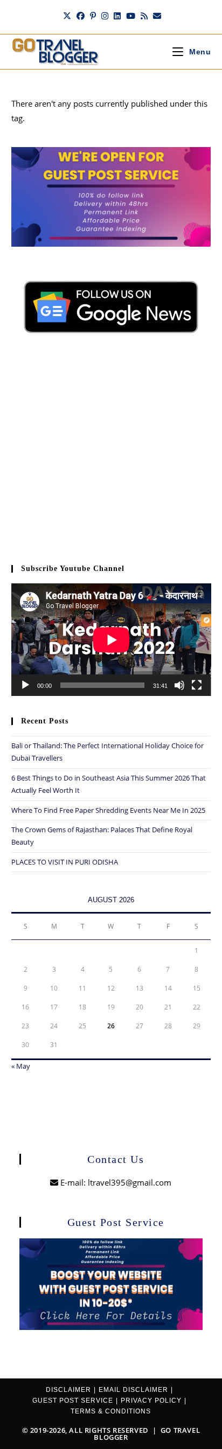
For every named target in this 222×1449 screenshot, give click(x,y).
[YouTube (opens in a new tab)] (130, 15)
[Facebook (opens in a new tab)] (80, 15)
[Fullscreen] (196, 685)
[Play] (25, 685)
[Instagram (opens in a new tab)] (105, 15)
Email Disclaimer (133, 1390)
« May (20, 1066)
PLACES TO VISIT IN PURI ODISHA (64, 862)
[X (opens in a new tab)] (67, 15)
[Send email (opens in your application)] (155, 15)
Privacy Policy (151, 1400)
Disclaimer (68, 1390)
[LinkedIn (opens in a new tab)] (117, 15)
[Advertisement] (111, 455)
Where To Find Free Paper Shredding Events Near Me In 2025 (108, 810)
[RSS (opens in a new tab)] (144, 15)
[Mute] (179, 685)
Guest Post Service (72, 1400)
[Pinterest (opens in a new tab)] (93, 15)
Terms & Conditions (111, 1411)
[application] (111, 639)
